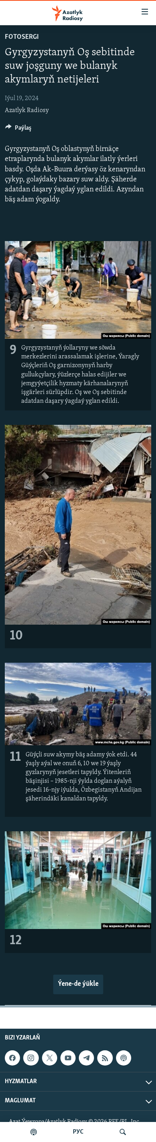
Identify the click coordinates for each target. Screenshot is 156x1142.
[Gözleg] (123, 1132)
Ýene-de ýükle (78, 984)
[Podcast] (123, 1058)
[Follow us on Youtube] (68, 1058)
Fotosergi (22, 37)
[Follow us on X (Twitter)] (49, 1058)
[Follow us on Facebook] (12, 1058)
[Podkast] (34, 1132)
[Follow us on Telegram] (86, 1058)
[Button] (18, 129)
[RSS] (104, 1058)
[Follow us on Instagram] (30, 1058)
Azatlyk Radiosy (27, 110)
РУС (78, 1132)
